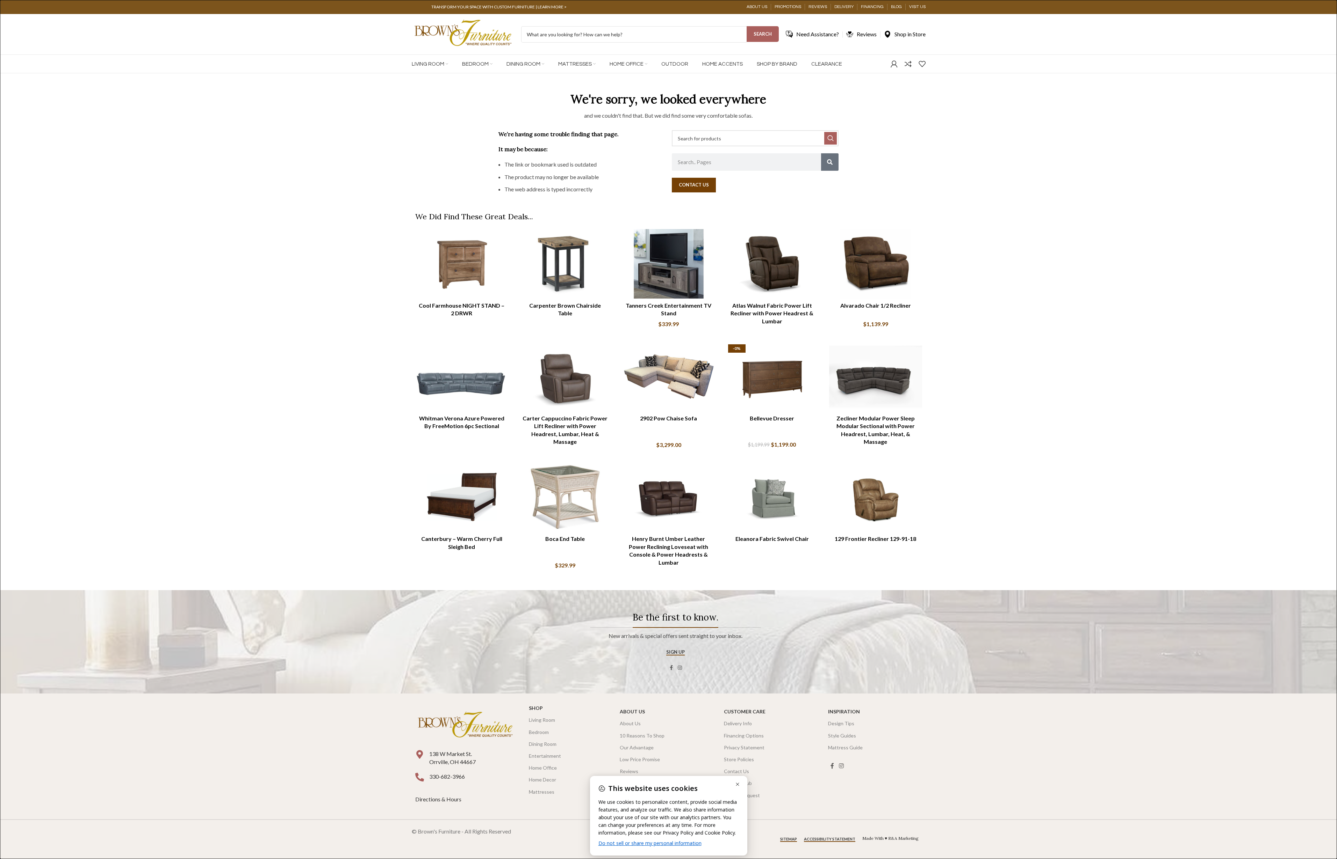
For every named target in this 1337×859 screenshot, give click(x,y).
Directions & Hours (438, 799)
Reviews (629, 771)
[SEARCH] (830, 138)
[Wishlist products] (922, 64)
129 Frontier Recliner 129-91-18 (875, 538)
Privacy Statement (744, 747)
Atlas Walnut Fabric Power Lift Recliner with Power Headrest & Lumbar (772, 313)
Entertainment (545, 756)
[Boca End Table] (565, 497)
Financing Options (744, 736)
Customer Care (744, 711)
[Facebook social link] (671, 668)
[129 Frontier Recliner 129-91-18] (875, 497)
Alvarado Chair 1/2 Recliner (875, 305)
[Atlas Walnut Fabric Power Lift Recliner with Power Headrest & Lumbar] (772, 264)
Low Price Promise (640, 759)
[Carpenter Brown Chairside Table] (565, 264)
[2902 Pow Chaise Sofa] (668, 377)
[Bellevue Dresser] (772, 377)
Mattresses (541, 792)
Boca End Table (565, 538)
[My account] (894, 64)
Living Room (542, 720)
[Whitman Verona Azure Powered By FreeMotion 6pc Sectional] (461, 377)
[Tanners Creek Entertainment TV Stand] (668, 264)
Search (763, 34)
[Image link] (465, 725)
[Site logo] (463, 33)
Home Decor (542, 780)
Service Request (742, 795)
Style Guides (842, 736)
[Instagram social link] (680, 668)
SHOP (536, 708)
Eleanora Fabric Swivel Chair (772, 538)
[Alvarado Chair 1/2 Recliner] (875, 264)
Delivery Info (738, 723)
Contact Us (736, 771)
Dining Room (542, 744)
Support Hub (738, 783)
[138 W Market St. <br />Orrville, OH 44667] (419, 754)
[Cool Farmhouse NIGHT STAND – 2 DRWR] (461, 264)
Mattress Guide (845, 747)
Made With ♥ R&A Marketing (890, 838)
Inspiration (844, 711)
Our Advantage (637, 747)
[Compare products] (908, 64)
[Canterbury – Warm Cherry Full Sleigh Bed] (461, 497)
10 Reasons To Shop (642, 736)
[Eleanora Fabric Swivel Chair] (772, 497)
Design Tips (841, 723)
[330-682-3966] (419, 777)
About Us (632, 711)
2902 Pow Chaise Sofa (668, 418)
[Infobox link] (499, 7)
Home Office (543, 768)
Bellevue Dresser (772, 418)
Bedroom (539, 732)
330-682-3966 (447, 776)
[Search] (830, 162)
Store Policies (739, 759)
